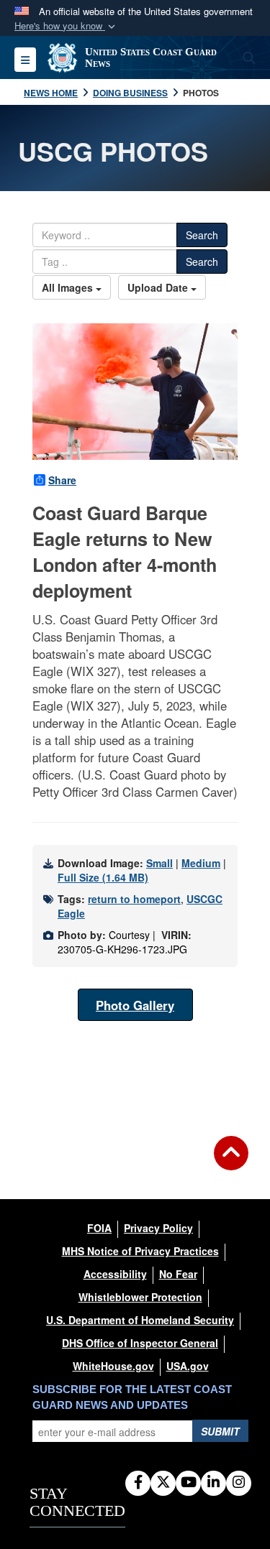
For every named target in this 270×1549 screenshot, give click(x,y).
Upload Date (159, 287)
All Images (69, 287)
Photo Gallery (135, 1005)
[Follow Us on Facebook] (137, 1483)
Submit (220, 1431)
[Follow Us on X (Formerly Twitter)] (163, 1483)
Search (202, 235)
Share (62, 480)
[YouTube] (188, 1483)
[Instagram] (238, 1483)
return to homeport (134, 899)
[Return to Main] (231, 1162)
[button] (66, 26)
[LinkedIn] (213, 1483)
